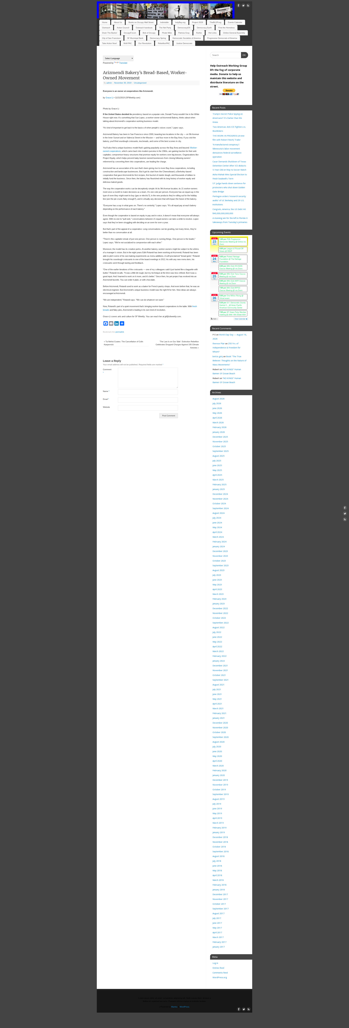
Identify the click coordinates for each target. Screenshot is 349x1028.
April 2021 (217, 703)
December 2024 (220, 494)
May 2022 (217, 641)
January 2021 (219, 718)
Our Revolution (144, 43)
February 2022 (219, 656)
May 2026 (217, 413)
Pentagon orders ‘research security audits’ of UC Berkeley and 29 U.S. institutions (229, 200)
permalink (119, 332)
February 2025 (219, 484)
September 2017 (221, 908)
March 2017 (218, 937)
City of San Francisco (111, 38)
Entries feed (218, 967)
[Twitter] (243, 6)
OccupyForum (130, 33)
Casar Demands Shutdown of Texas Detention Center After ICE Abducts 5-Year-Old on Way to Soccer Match (229, 165)
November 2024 (220, 498)
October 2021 (219, 675)
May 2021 (217, 698)
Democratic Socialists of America (187, 38)
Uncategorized (140, 83)
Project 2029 (197, 22)
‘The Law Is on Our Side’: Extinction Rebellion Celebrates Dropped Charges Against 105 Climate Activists (177, 345)
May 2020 (217, 756)
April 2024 (217, 532)
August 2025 (219, 455)
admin (109, 83)
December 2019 (220, 780)
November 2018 (220, 841)
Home (104, 22)
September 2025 (221, 451)
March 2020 (218, 765)
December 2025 (220, 436)
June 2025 (217, 465)
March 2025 (218, 479)
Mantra (174, 1007)
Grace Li (109, 97)
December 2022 (220, 608)
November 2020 (220, 727)
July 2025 (217, 460)
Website (106, 407)
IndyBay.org (180, 22)
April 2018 (217, 875)
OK (243, 55)
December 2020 (220, 722)
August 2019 (219, 799)
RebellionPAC (164, 43)
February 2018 (219, 884)
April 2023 (217, 589)
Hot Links (212, 33)
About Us (118, 22)
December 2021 (220, 665)
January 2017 (219, 946)
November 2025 (220, 441)
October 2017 (219, 903)
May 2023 (217, 584)
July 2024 (217, 517)
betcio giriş (218, 356)
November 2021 (220, 670)
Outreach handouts (144, 28)
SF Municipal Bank (135, 38)
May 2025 (217, 470)
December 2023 (220, 551)
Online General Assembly (234, 33)
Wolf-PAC (128, 43)
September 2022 (221, 622)
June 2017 (217, 923)
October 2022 (219, 617)
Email (106, 399)
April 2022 (217, 646)
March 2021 (218, 708)
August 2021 (219, 684)
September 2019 (221, 794)
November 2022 (220, 613)
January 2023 (219, 603)
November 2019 (220, 784)
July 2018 (217, 861)
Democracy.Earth (204, 28)
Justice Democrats (184, 43)
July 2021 (217, 689)
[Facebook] (239, 6)
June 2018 (217, 865)
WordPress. (185, 1007)
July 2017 (217, 918)
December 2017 (220, 894)
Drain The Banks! (109, 33)
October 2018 (219, 846)
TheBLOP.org (215, 22)
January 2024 (219, 546)
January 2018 (219, 889)
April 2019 (217, 818)
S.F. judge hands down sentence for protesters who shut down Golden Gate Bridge (229, 187)
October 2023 (219, 560)
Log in (215, 963)
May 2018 (217, 870)
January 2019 (219, 832)
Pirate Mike (167, 33)
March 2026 (218, 422)
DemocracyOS (184, 28)
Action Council (123, 28)
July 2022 (217, 632)
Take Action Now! (109, 43)
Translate (123, 63)
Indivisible (164, 22)
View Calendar (240, 319)
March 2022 (218, 651)
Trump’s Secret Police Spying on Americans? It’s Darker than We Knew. (228, 117)
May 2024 (217, 527)
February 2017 (219, 942)
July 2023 (217, 575)
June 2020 (217, 751)
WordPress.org (220, 977)
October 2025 (219, 446)
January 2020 (219, 775)
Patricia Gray (183, 33)
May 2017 (217, 927)
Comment (106, 371)
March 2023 (218, 594)
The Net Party (165, 28)
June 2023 (217, 579)
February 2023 (219, 598)
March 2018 (218, 880)
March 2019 (218, 822)
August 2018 (219, 856)
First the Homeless (226, 28)
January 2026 (219, 432)
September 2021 (221, 679)
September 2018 (221, 851)
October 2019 (219, 789)
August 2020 (219, 741)
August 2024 (219, 513)
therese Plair (219, 343)
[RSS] (248, 6)
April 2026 (217, 417)
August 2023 (219, 570)
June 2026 (217, 408)
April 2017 (217, 932)
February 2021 (219, 713)
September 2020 (221, 737)
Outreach (106, 28)
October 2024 (219, 503)
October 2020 (219, 732)
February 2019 (219, 827)
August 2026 (219, 398)
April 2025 (217, 474)
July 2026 (217, 403)
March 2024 (218, 536)
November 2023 (220, 556)
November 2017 (220, 899)
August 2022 (219, 627)
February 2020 (219, 770)
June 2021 (217, 694)
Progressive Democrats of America (222, 38)
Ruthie (199, 33)
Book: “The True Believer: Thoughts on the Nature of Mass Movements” (229, 360)
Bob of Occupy (149, 33)
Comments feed (220, 972)
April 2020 (217, 760)
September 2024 (221, 508)
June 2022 (217, 637)
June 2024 (217, 522)
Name (106, 391)
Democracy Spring (158, 38)
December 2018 (220, 837)
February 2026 (219, 427)
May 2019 (217, 813)
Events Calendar (235, 22)
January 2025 (219, 489)
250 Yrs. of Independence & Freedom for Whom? (226, 347)
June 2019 (217, 808)
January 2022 (219, 660)
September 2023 (221, 565)
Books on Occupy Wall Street (141, 22)
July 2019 (217, 803)
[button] (214, 318)
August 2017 (219, 913)
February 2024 (219, 541)
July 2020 (217, 746)
